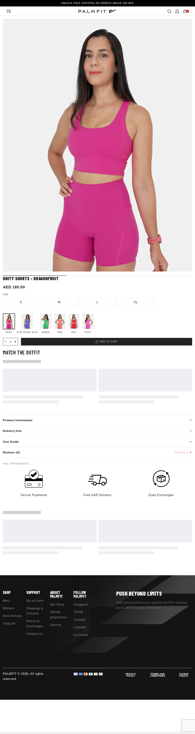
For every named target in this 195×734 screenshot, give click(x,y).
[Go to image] (34, 275)
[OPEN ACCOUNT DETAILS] (177, 11)
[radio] (21, 302)
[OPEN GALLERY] (97, 145)
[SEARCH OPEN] (169, 11)
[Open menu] (8, 11)
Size (5, 294)
